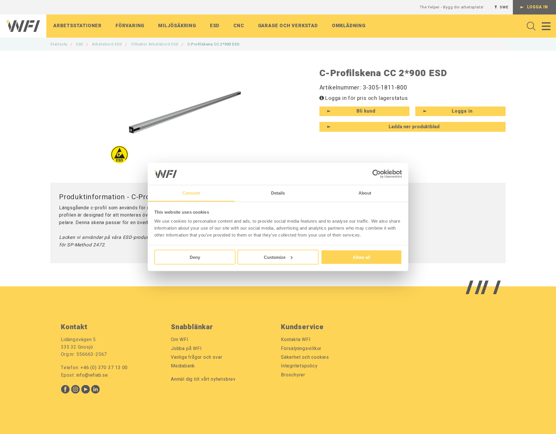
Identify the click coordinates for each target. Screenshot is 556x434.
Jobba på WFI (186, 348)
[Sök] (529, 26)
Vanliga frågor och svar (196, 357)
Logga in (537, 7)
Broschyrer (293, 374)
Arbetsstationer (77, 25)
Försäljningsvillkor (301, 348)
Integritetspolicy (299, 365)
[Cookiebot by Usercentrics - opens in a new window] (376, 173)
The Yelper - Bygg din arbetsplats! (452, 7)
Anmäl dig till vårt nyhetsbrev (203, 379)
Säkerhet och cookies (305, 357)
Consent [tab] (191, 193)
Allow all (361, 256)
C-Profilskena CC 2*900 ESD (213, 44)
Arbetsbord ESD (107, 44)
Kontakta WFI (296, 339)
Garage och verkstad (288, 25)
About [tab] (365, 193)
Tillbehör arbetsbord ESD (155, 44)
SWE (504, 7)
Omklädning (348, 25)
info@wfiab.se (92, 375)
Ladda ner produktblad (414, 126)
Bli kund (365, 111)
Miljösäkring (177, 25)
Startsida (58, 44)
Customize (275, 256)
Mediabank (183, 365)
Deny (195, 256)
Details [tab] (278, 193)
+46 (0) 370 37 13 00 (104, 367)
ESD (215, 25)
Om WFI (180, 339)
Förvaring (130, 25)
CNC (238, 25)
